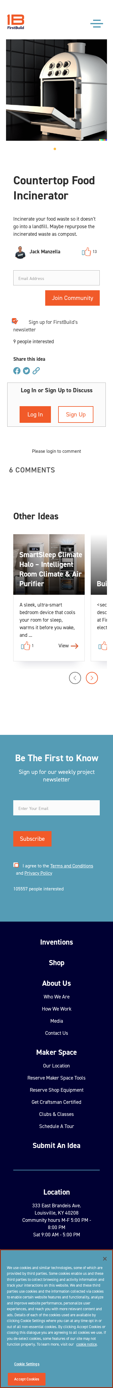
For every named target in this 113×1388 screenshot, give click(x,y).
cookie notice (86, 1344)
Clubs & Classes (56, 1114)
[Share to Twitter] (26, 371)
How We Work (56, 1008)
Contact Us (56, 1033)
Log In (35, 414)
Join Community (72, 298)
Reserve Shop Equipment (56, 1090)
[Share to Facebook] (16, 371)
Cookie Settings (26, 1364)
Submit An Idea (56, 1145)
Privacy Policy (38, 873)
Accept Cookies (26, 1379)
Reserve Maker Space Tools (56, 1077)
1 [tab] (57, 151)
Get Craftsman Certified (56, 1102)
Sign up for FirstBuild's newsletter (45, 326)
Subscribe (32, 839)
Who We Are (57, 996)
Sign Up (76, 414)
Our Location (56, 1065)
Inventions (56, 942)
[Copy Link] (36, 371)
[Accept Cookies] (104, 1258)
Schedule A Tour (56, 1126)
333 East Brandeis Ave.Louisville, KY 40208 (56, 1209)
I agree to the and (54, 869)
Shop (56, 963)
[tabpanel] (56, 90)
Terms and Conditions (71, 866)
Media (56, 1021)
